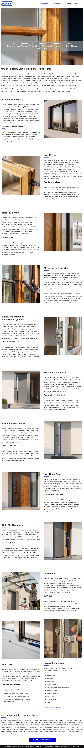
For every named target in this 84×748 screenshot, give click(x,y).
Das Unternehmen (25, 746)
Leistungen (78, 3)
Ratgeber (19, 746)
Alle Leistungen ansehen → (52, 707)
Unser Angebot (63, 746)
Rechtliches (45, 746)
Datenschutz (57, 746)
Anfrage (52, 746)
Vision (49, 746)
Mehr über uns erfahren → (9, 706)
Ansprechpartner (39, 746)
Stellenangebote (75, 746)
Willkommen (45, 3)
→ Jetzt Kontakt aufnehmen (42, 740)
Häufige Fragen (33, 746)
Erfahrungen (69, 746)
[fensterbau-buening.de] (7, 3)
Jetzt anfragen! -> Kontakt (62, 3)
